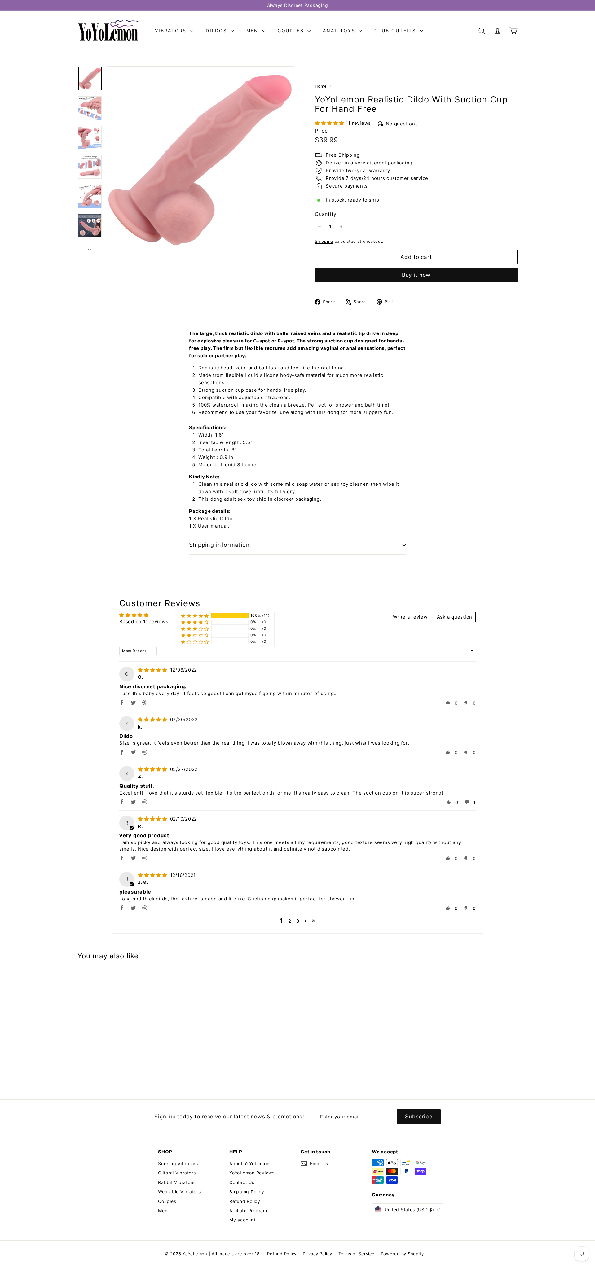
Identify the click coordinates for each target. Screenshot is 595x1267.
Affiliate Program (248, 1210)
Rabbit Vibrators (176, 1182)
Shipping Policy (246, 1191)
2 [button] (289, 921)
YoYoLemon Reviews (252, 1172)
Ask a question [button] (455, 617)
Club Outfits (396, 30)
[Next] (89, 248)
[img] (153, 670)
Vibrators (172, 30)
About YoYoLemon (249, 1163)
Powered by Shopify (402, 1253)
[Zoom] (200, 160)
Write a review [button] (410, 617)
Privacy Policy (317, 1253)
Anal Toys (340, 30)
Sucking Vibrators (178, 1163)
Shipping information (219, 545)
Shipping (324, 241)
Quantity (326, 214)
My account (242, 1219)
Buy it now (416, 275)
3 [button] (298, 921)
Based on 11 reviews (143, 622)
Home (321, 86)
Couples (292, 30)
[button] (330, 123)
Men (253, 30)
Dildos (217, 30)
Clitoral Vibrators (177, 1172)
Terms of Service (356, 1253)
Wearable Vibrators (179, 1191)
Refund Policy (244, 1201)
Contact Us (241, 1182)
